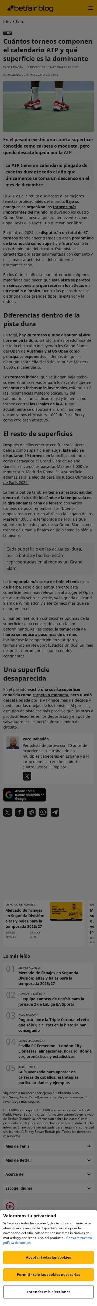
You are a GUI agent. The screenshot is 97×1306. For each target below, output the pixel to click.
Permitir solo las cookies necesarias (48, 1274)
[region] (48, 1258)
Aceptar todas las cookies (48, 1257)
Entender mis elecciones (48, 1291)
